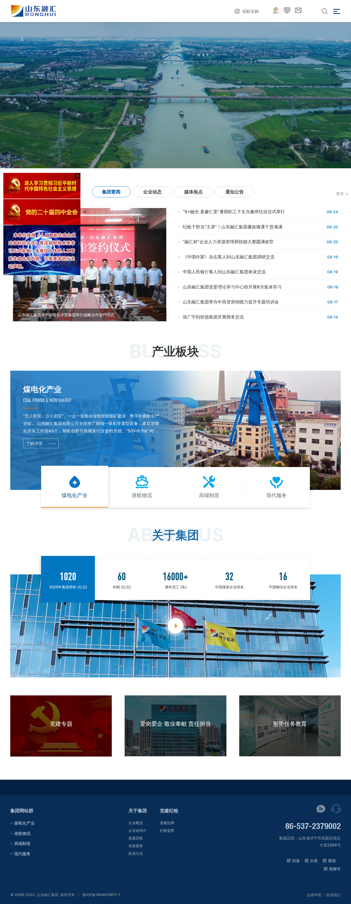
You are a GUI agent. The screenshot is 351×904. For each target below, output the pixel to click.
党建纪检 (169, 810)
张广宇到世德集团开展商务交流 (213, 317)
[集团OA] (287, 10)
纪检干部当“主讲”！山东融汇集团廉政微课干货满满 (232, 226)
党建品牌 (167, 823)
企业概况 (135, 823)
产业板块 (175, 351)
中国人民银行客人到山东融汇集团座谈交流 (224, 271)
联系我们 (333, 895)
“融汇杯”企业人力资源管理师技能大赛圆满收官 (228, 241)
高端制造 (22, 843)
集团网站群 (21, 810)
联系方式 (135, 853)
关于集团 (137, 810)
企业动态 (152, 191)
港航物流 (22, 833)
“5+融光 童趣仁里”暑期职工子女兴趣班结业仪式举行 (234, 211)
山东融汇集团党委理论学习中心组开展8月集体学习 (232, 287)
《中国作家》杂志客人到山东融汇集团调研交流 (228, 256)
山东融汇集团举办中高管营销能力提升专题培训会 (231, 301)
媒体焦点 (193, 191)
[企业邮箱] (298, 10)
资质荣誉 (135, 846)
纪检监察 (167, 830)
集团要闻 (111, 191)
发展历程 (135, 838)
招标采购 (250, 11)
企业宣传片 (137, 830)
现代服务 (22, 853)
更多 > (342, 193)
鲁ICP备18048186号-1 (101, 895)
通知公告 (234, 191)
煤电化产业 (24, 823)
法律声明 (314, 895)
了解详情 (34, 443)
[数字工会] (275, 10)
